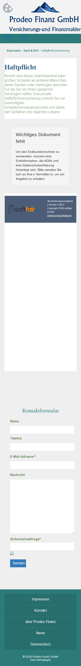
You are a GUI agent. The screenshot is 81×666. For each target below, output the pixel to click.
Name (14, 421)
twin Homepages (40, 659)
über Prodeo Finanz (40, 622)
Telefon (16, 438)
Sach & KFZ (30, 50)
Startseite (13, 50)
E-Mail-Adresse (23, 456)
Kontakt (40, 610)
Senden (19, 563)
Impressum (40, 599)
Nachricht (17, 475)
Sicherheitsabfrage (25, 539)
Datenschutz (40, 644)
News (40, 633)
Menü (71, 38)
